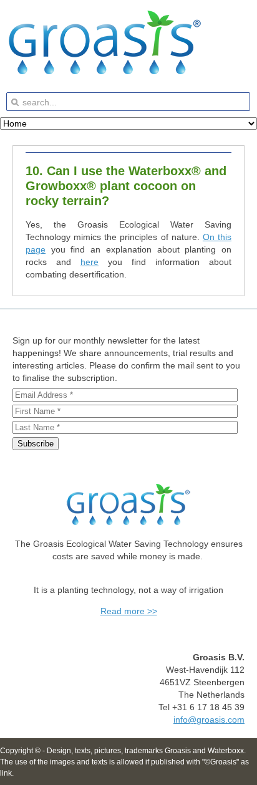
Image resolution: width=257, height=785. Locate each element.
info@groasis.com (209, 720)
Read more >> (128, 611)
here (89, 262)
